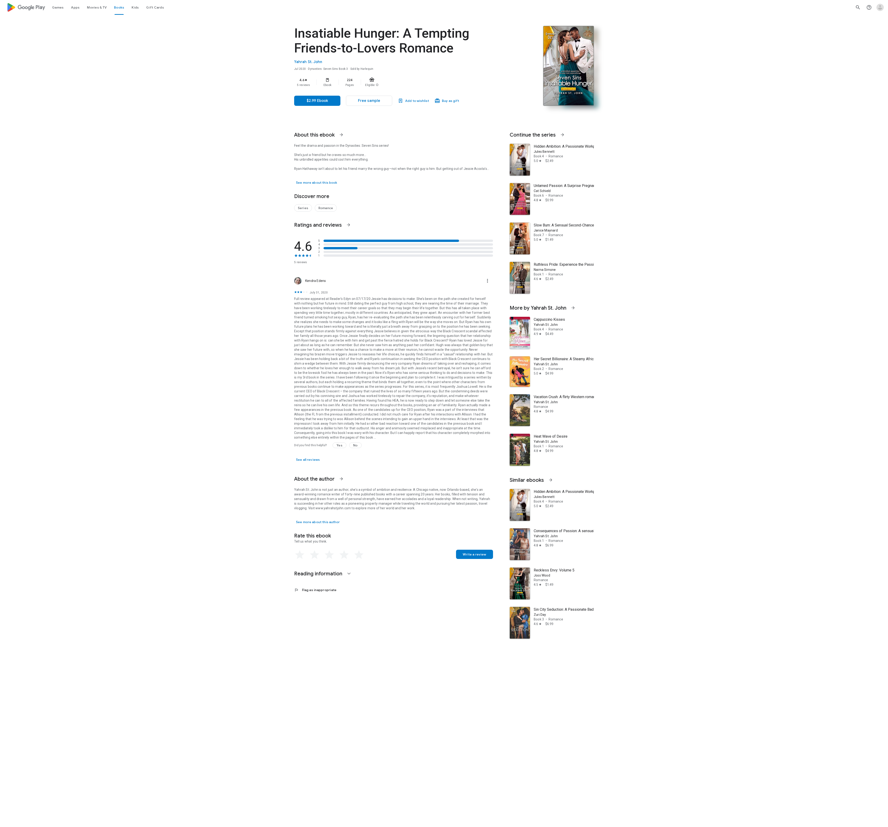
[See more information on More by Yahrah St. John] (573, 307)
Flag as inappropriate (315, 590)
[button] (369, 100)
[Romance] (326, 207)
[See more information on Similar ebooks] (550, 479)
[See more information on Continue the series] (562, 134)
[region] (386, 82)
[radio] (299, 554)
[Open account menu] (880, 7)
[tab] (57, 7)
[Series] (303, 207)
